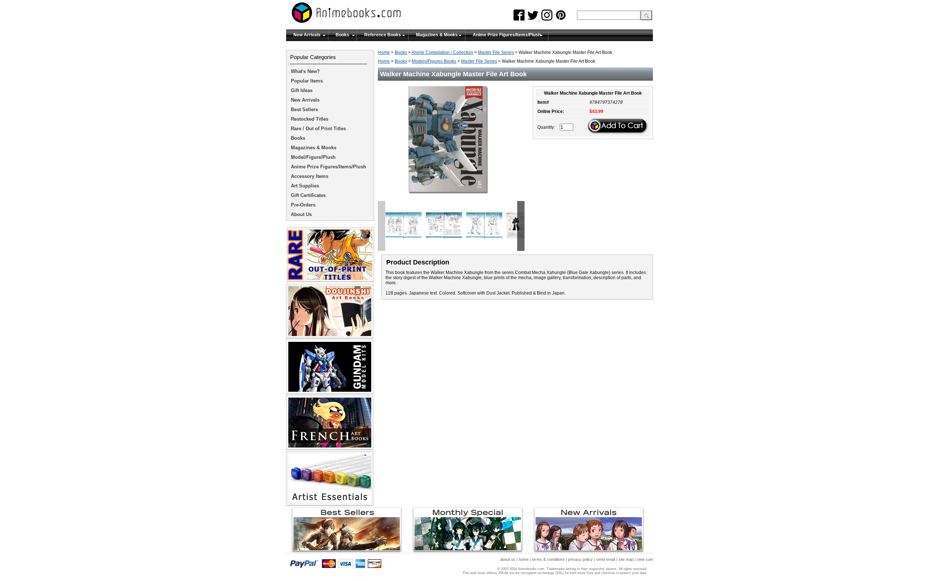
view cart (645, 559)
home (524, 559)
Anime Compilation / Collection (442, 52)
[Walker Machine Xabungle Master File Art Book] (451, 198)
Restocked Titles (309, 119)
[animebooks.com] (376, 14)
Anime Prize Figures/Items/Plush (507, 34)
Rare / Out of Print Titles (318, 128)
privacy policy (580, 559)
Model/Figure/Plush (313, 157)
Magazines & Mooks (437, 34)
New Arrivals (307, 34)
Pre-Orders (303, 205)
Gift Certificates (308, 195)
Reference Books (382, 34)
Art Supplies (305, 186)
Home (384, 52)
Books (342, 34)
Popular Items (307, 81)
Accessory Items (309, 176)
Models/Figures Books (434, 61)
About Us (301, 214)
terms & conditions (548, 559)
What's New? (305, 71)
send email (605, 559)
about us (507, 559)
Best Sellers (304, 109)
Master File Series (496, 52)
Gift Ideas (302, 90)
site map (625, 559)
